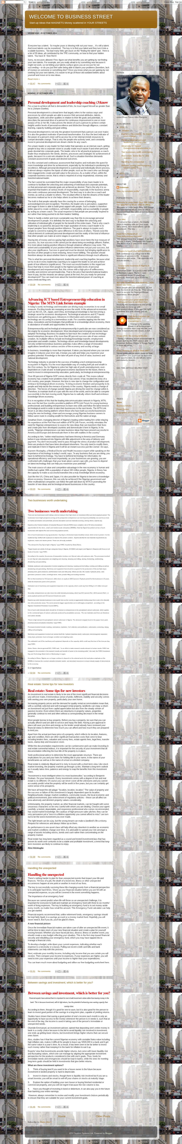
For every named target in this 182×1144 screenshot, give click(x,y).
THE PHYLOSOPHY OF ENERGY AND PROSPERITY (139, 319)
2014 (122, 127)
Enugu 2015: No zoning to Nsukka (132, 336)
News (119, 402)
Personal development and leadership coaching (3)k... (134, 141)
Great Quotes (123, 409)
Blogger (108, 1133)
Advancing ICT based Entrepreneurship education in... (136, 147)
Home (62, 1116)
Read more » (34, 79)
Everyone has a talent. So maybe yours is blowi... (136, 135)
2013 (122, 173)
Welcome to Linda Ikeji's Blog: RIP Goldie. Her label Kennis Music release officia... (135, 203)
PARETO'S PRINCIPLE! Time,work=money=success (129, 235)
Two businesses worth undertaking (47, 500)
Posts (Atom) (46, 1122)
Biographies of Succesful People (131, 413)
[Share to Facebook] (64, 83)
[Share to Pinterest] (67, 83)
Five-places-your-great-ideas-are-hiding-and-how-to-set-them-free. (133, 301)
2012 (122, 177)
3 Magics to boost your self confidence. (134, 251)
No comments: (44, 84)
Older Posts (103, 1116)
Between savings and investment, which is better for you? (60, 982)
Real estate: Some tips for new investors (51, 684)
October (126, 131)
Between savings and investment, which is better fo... (136, 167)
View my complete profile (128, 191)
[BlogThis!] (59, 83)
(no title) (122, 219)
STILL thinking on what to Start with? (133, 351)
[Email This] (56, 83)
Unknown (124, 187)
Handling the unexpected (42, 868)
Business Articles (124, 406)
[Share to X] (62, 83)
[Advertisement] (134, 49)
